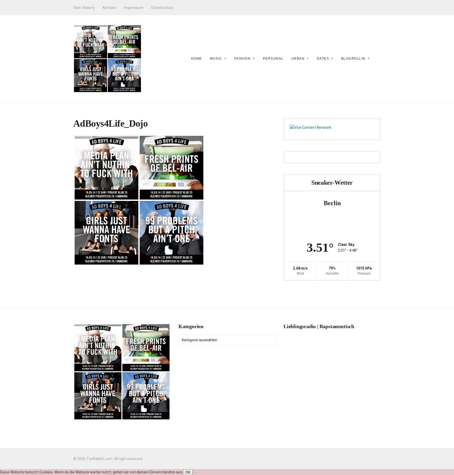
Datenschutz (162, 8)
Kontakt (109, 8)
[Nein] (195, 473)
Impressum (133, 8)
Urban (298, 58)
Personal (273, 58)
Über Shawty (84, 8)
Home (196, 58)
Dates (323, 58)
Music (216, 58)
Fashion (242, 58)
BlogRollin (353, 58)
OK (187, 472)
